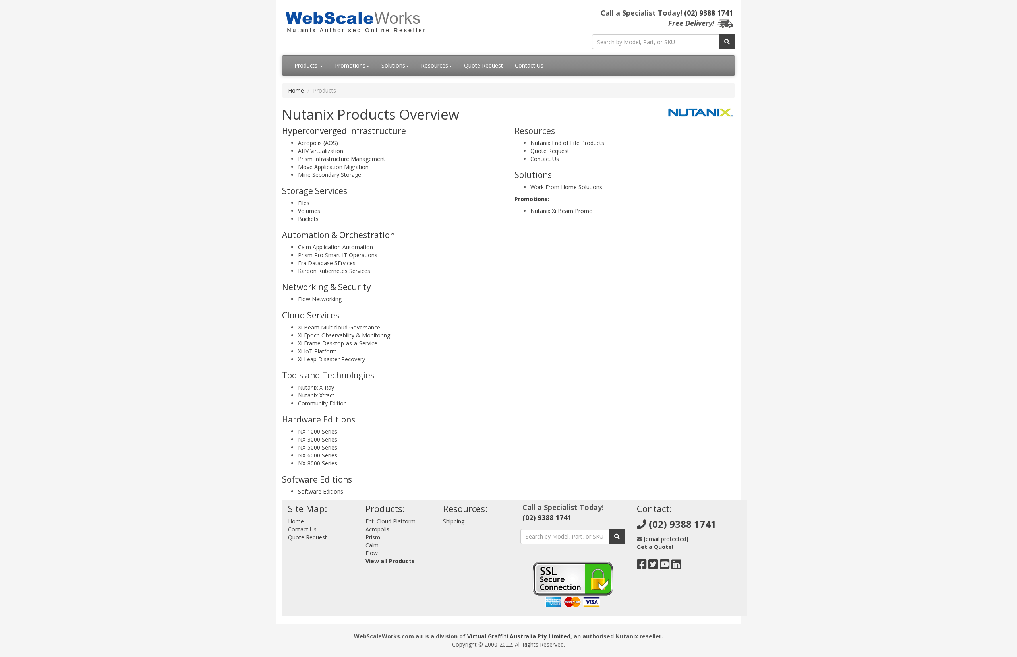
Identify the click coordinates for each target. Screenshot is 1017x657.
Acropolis (377, 529)
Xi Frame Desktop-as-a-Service (337, 343)
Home (296, 90)
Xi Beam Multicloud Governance (339, 327)
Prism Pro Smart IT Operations (337, 255)
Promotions (350, 65)
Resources (434, 65)
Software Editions (320, 491)
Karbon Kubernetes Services (334, 271)
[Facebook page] (642, 566)
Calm (372, 545)
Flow (371, 553)
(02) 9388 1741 (708, 12)
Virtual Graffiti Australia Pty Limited (518, 636)
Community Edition (322, 403)
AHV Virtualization (320, 151)
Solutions (393, 65)
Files (303, 203)
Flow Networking (320, 299)
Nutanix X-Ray (316, 387)
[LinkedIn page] (676, 566)
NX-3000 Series (317, 439)
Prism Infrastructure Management (341, 159)
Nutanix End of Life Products (567, 143)
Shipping (453, 521)
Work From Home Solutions (566, 187)
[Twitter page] (653, 566)
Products (306, 65)
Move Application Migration (333, 167)
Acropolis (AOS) (318, 143)
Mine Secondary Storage (329, 174)
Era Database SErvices (327, 263)
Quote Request (483, 65)
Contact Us (529, 65)
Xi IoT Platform (317, 351)
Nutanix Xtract (316, 395)
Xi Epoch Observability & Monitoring (344, 335)
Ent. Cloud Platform (390, 521)
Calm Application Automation (335, 247)
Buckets (308, 219)
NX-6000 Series (317, 455)
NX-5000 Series (317, 447)
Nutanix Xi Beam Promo (561, 211)
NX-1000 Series (317, 431)
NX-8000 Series (317, 463)
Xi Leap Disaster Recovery (331, 359)
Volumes (309, 211)
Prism (372, 537)
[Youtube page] (665, 566)
